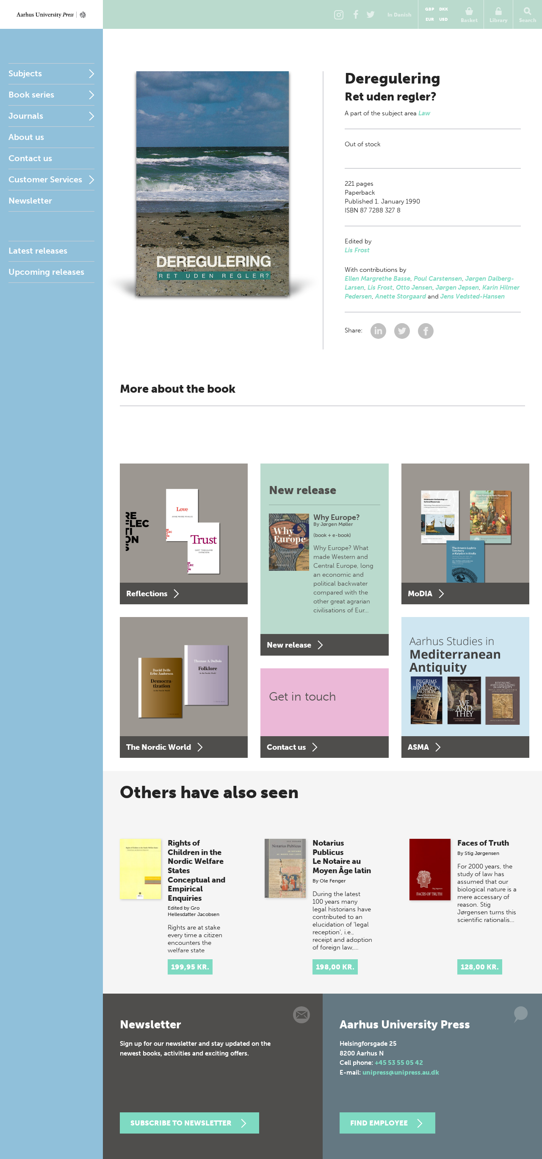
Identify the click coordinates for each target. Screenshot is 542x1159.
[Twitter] (370, 14)
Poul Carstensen (438, 278)
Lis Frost (357, 250)
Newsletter (30, 200)
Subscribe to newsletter (181, 1123)
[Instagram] (338, 14)
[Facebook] (355, 14)
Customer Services (45, 179)
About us (26, 137)
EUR (430, 19)
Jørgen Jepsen (457, 287)
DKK (443, 9)
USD (443, 19)
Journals (25, 116)
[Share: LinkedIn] (379, 330)
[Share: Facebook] (426, 330)
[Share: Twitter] (403, 330)
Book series (31, 94)
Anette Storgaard (400, 296)
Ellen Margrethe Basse (377, 278)
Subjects (25, 73)
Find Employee (379, 1123)
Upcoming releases (46, 272)
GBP (429, 9)
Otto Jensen (414, 287)
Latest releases (37, 251)
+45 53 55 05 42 (399, 1063)
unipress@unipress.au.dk (400, 1072)
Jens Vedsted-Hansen (472, 296)
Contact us (30, 158)
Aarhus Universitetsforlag (51, 14)
